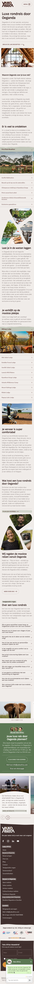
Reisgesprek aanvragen (10, 909)
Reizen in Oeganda (8, 853)
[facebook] (3, 841)
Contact (5, 865)
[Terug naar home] (8, 4)
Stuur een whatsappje (17, 768)
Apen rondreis (7, 882)
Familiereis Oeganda (9, 894)
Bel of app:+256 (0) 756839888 (13, 915)
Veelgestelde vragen (9, 868)
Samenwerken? (7, 870)
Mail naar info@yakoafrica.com (17, 765)
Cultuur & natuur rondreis (10, 891)
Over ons (5, 859)
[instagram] (8, 841)
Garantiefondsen (8, 873)
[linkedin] (13, 841)
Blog (4, 862)
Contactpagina (7, 918)
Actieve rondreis (8, 888)
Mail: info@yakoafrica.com (11, 912)
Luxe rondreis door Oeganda (11, 897)
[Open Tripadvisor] (17, 938)
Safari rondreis (7, 885)
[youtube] (18, 841)
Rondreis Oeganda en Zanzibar (12, 900)
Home (4, 850)
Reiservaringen (7, 856)
